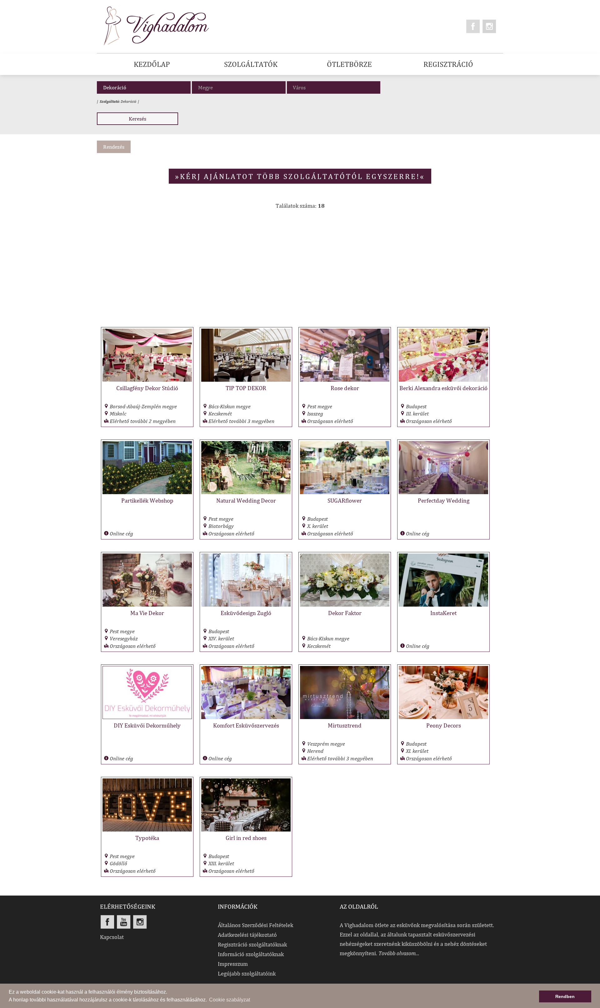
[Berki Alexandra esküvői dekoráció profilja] (443, 380)
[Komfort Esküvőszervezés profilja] (246, 717)
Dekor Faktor (345, 612)
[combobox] (333, 87)
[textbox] (335, 87)
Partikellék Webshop (147, 500)
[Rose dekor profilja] (344, 380)
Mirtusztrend (345, 725)
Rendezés (113, 147)
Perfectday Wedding (443, 500)
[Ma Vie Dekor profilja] (147, 605)
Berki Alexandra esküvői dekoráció (443, 388)
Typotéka (147, 837)
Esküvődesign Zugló (246, 612)
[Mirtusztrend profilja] (344, 717)
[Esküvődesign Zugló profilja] (246, 605)
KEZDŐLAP (152, 64)
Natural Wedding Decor (246, 500)
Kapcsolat (112, 937)
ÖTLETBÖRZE (349, 64)
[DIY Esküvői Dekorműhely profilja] (147, 717)
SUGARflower (345, 500)
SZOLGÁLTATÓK (251, 64)
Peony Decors (443, 725)
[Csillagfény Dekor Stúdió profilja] (147, 380)
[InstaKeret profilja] (443, 605)
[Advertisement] (300, 271)
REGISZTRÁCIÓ (448, 64)
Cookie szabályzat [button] (229, 999)
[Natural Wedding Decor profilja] (246, 492)
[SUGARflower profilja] (344, 492)
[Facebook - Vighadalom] (473, 26)
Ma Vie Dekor (147, 612)
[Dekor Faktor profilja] (344, 605)
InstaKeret (443, 612)
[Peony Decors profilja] (443, 717)
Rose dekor (345, 388)
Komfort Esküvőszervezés (246, 725)
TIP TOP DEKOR (246, 388)
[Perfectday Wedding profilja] (443, 492)
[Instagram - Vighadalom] (489, 26)
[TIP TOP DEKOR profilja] (246, 380)
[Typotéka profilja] (147, 830)
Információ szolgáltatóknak (251, 954)
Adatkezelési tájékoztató (247, 934)
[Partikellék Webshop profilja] (147, 492)
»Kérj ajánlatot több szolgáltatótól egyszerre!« (300, 176)
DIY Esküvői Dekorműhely (147, 725)
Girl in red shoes (246, 837)
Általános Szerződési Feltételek (255, 925)
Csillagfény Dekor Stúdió (147, 388)
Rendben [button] (565, 996)
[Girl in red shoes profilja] (246, 830)
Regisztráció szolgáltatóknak (252, 944)
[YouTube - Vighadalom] (123, 921)
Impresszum (233, 964)
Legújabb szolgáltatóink (247, 973)
